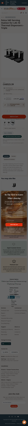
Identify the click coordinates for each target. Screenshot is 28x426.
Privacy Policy (12, 231)
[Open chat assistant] (24, 422)
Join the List (14, 224)
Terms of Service (18, 231)
